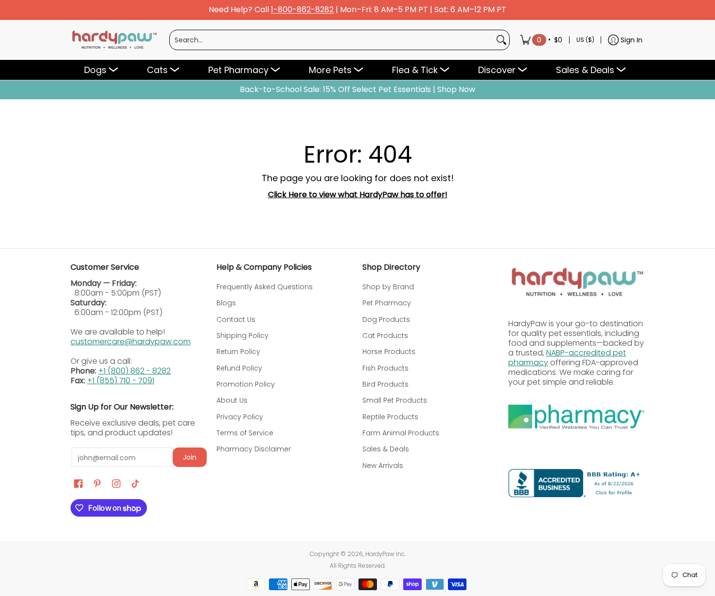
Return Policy (238, 351)
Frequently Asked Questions (264, 287)
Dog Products (386, 319)
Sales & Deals (385, 449)
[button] (78, 483)
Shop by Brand (388, 287)
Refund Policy (239, 368)
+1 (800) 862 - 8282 (134, 370)
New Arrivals (382, 465)
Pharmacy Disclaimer (253, 449)
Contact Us (235, 319)
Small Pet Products (394, 400)
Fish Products (385, 368)
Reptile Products (390, 417)
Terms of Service (244, 433)
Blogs (226, 303)
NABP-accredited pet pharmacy (567, 357)
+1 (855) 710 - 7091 (120, 380)
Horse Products (388, 351)
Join (190, 457)
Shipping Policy (242, 335)
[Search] (501, 40)
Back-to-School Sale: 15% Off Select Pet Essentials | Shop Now (357, 89)
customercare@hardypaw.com (131, 341)
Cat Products (385, 335)
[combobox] (332, 40)
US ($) (585, 40)
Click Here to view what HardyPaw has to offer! (357, 194)
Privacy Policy (239, 417)
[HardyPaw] (114, 40)
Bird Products (385, 384)
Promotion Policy (245, 384)
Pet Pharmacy (386, 303)
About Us (232, 400)
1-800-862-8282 (302, 10)
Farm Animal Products (400, 433)
